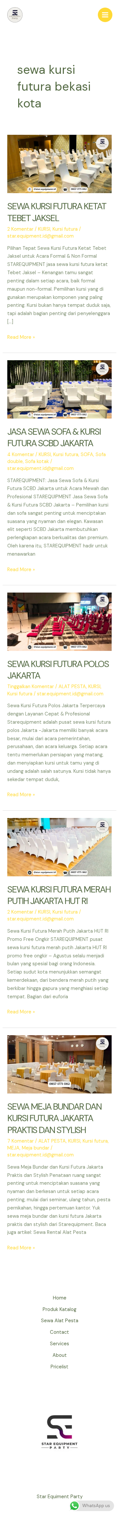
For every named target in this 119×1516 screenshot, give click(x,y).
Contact (59, 1332)
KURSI (44, 229)
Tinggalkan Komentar (30, 687)
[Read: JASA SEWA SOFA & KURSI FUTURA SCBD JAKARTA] (59, 389)
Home (59, 1298)
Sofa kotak (37, 461)
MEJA (13, 1148)
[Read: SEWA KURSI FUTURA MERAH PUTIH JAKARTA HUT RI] (59, 847)
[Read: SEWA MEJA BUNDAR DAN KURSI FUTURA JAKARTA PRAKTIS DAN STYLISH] (59, 1064)
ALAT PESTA (72, 687)
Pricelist (59, 1367)
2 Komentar (20, 229)
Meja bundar (35, 1148)
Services (59, 1344)
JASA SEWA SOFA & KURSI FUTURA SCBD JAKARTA (53, 437)
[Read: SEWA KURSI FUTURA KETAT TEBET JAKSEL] (59, 163)
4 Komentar (20, 455)
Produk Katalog (59, 1309)
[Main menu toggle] (105, 15)
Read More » (21, 338)
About (60, 1355)
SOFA (87, 455)
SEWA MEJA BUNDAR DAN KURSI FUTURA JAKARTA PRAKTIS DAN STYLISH (54, 1118)
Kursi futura (65, 229)
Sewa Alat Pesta (59, 1321)
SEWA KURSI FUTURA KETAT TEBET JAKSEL (56, 212)
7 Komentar (20, 1141)
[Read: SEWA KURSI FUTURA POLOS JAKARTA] (59, 621)
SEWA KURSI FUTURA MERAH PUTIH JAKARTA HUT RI (58, 895)
